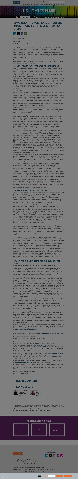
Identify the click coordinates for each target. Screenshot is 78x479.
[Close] (76, 476)
